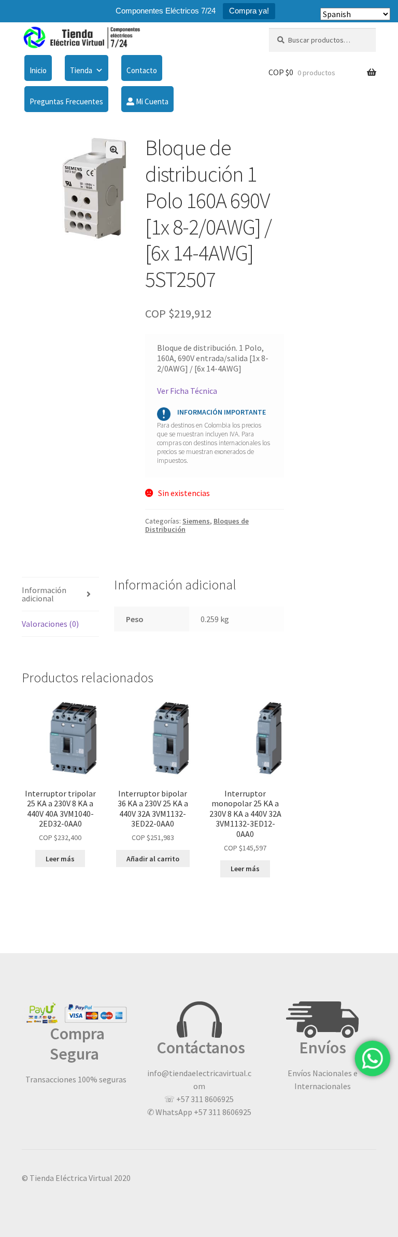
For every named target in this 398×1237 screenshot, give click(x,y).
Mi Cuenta (151, 101)
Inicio (38, 70)
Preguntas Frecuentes (66, 101)
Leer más (60, 858)
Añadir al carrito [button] (152, 858)
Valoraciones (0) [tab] (50, 623)
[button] (114, 150)
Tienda (81, 70)
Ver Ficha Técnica (187, 391)
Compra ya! (249, 10)
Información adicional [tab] (44, 594)
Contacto (141, 70)
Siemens (196, 521)
